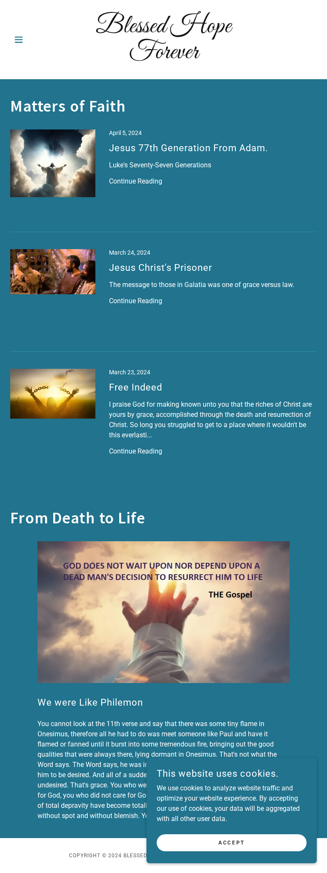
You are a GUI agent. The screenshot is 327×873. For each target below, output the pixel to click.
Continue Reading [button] (135, 181)
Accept (231, 842)
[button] (33, 39)
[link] (163, 56)
